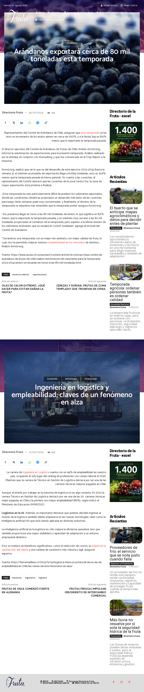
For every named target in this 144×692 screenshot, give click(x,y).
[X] (13, 122)
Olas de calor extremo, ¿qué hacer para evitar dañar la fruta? (23, 289)
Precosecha (116, 228)
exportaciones (40, 274)
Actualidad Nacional (120, 304)
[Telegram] (37, 122)
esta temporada (90, 132)
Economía (72, 43)
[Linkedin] (21, 122)
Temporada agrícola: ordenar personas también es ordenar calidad (125, 292)
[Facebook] (5, 122)
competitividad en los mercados (66, 242)
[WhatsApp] (29, 122)
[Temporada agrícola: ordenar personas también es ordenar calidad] (126, 272)
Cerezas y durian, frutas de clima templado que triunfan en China (81, 287)
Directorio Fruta (12, 112)
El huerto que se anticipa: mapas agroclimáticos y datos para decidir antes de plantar (126, 216)
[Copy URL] (45, 122)
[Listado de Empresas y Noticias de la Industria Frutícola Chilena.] (19, 16)
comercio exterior (20, 274)
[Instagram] (121, 682)
